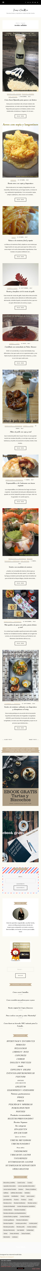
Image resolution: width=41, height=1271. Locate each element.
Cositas (30, 1182)
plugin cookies (36, 1268)
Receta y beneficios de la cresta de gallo (20, 291)
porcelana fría (8, 1199)
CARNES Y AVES (12, 288)
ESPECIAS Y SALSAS (20, 1069)
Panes (22, 1196)
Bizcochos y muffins (9, 1182)
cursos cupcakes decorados (26, 1186)
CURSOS (20, 1059)
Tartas (5, 1233)
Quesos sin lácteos (14, 94)
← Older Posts (7, 739)
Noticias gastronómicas (20, 1094)
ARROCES (13, 180)
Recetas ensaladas (20, 1210)
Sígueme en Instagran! (7, 1257)
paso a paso (30, 1196)
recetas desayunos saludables (26, 1206)
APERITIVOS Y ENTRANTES (13, 425)
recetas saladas (31, 1227)
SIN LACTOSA (13, 96)
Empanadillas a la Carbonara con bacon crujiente (20, 484)
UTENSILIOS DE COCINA (20, 1162)
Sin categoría (20, 1126)
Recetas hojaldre (8, 1223)
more (20, 931)
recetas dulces (8, 1210)
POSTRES (20, 1111)
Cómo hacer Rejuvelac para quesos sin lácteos (20, 100)
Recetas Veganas (28, 94)
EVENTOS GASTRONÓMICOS (20, 1073)
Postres (16, 1199)
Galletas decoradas (16, 1193)
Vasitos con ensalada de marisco (20, 567)
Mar (21, 994)
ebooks (20, 1066)
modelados (15, 1196)
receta (30, 1199)
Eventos (21, 1189)
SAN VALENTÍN (20, 1083)
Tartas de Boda (14, 1233)
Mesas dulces (20, 1148)
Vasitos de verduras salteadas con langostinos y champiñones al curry (20, 708)
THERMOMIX (20, 1151)
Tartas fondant (25, 1233)
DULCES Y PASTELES (20, 1062)
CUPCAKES (20, 1055)
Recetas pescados (9, 1227)
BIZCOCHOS (20, 1048)
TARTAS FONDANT (20, 1144)
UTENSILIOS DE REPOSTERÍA (20, 1165)
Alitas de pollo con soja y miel (20, 432)
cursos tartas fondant (10, 1189)
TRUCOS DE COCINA (20, 1155)
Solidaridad (30, 1230)
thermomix (7, 1237)
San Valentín (20, 1230)
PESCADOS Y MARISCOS (12, 561)
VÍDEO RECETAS (21, 1169)
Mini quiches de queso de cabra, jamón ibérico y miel (20, 626)
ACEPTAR (20, 1268)
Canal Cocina (21, 1182)
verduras (15, 1237)
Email (20, 876)
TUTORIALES (20, 1158)
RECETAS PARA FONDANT (20, 1118)
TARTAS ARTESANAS (20, 1140)
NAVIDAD (29, 558)
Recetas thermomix (9, 1230)
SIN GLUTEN (20, 1129)
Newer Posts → (34, 739)
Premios (23, 1199)
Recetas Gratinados (22, 1220)
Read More (20, 116)
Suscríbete (20, 884)
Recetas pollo (20, 1227)
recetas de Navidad (9, 1206)
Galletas (6, 1193)
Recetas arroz (7, 1203)
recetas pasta (33, 1223)
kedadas (27, 1193)
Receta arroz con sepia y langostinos (20, 183)
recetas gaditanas (9, 1220)
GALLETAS (20, 1086)
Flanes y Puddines (31, 1189)
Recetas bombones (19, 1203)
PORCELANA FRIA (20, 1108)
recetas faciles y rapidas (11, 1216)
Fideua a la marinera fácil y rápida (20, 240)
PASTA (14, 237)
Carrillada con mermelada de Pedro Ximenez (20, 347)
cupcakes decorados (10, 1186)
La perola (6, 1196)
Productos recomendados (20, 1115)
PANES (20, 1097)
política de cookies (6, 1266)
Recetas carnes (32, 1203)
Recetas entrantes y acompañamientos (15, 1213)
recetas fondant (24, 1216)
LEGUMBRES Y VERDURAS (12, 703)
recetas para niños (21, 1223)
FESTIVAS (20, 1077)
